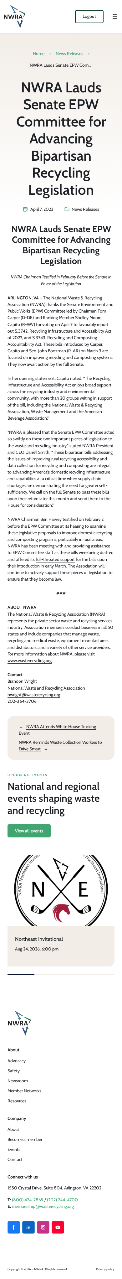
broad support (98, 385)
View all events (29, 831)
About (13, 1129)
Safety (14, 1071)
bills (59, 344)
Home (38, 53)
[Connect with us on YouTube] (58, 1227)
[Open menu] (115, 16)
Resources (17, 1101)
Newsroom (18, 1081)
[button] (21, 974)
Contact (15, 1159)
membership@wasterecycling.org (43, 1206)
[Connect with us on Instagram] (43, 1227)
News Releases (69, 53)
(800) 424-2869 (27, 1200)
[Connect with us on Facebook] (14, 1227)
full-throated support (55, 559)
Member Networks (24, 1091)
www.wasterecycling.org (30, 660)
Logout (89, 16)
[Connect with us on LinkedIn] (28, 1227)
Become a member (25, 1139)
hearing (77, 526)
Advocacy (17, 1061)
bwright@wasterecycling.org (34, 694)
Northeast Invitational (39, 939)
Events (14, 1149)
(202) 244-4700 (62, 1200)
